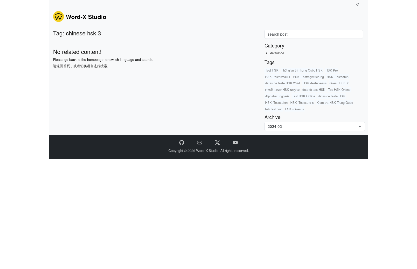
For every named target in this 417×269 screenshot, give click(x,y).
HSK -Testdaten (337, 76)
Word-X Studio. (208, 150)
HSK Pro (332, 70)
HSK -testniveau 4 (277, 76)
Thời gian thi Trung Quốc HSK (302, 70)
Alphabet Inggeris (277, 96)
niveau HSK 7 (338, 83)
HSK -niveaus (294, 109)
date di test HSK (313, 89)
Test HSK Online (303, 96)
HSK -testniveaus (315, 83)
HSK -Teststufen (276, 102)
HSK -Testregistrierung (308, 76)
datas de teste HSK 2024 (282, 83)
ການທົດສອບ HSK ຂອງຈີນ (282, 89)
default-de (277, 53)
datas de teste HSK (331, 96)
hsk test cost (273, 109)
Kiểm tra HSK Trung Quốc (335, 102)
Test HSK (271, 70)
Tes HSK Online (339, 89)
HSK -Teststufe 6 (302, 102)
